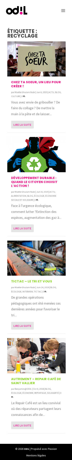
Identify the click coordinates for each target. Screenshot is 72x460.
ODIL (26, 448)
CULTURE (15, 96)
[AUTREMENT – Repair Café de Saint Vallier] (36, 355)
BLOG (58, 92)
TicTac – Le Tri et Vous (31, 281)
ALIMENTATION (18, 195)
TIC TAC (37, 291)
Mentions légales (36, 455)
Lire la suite (22, 125)
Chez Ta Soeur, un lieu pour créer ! (36, 84)
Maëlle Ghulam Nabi (25, 92)
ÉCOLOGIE (39, 195)
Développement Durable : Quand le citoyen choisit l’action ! (34, 182)
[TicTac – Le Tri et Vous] (36, 258)
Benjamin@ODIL (23, 388)
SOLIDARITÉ (53, 392)
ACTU (51, 92)
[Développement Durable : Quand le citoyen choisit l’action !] (36, 154)
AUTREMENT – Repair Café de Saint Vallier (36, 381)
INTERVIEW (27, 291)
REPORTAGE (40, 392)
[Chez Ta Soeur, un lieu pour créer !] (36, 58)
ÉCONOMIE (27, 392)
